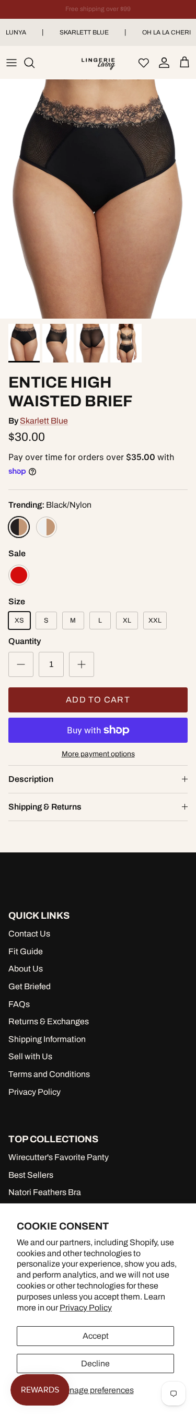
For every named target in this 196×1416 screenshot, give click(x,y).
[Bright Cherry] (18, 575)
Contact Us (29, 933)
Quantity (24, 641)
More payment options (98, 754)
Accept (96, 1335)
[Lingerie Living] (98, 62)
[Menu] (11, 62)
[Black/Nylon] (18, 527)
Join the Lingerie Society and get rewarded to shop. (98, 13)
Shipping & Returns (45, 806)
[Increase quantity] (81, 664)
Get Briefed (29, 986)
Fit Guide (25, 951)
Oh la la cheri (166, 32)
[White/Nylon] (46, 527)
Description (30, 779)
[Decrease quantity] (20, 664)
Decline (95, 1363)
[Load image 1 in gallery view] (98, 199)
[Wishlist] (143, 62)
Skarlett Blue (84, 32)
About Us (25, 968)
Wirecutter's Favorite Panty (58, 1157)
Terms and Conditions (49, 1074)
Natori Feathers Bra (44, 1192)
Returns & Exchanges (48, 1021)
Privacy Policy (86, 1307)
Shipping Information (47, 1039)
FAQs (19, 1004)
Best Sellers (30, 1175)
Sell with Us (30, 1056)
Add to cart (98, 699)
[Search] (34, 62)
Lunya (16, 32)
